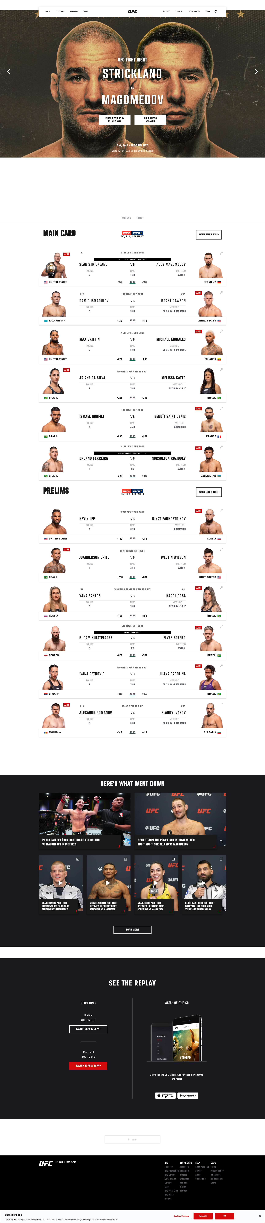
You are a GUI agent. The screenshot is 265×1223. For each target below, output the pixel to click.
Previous (9, 71)
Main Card (126, 218)
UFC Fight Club (171, 1191)
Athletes (74, 11)
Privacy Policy (217, 1171)
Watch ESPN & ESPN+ (209, 234)
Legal (213, 1163)
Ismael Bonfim (91, 416)
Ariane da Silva (92, 378)
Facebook (184, 1167)
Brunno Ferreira (93, 458)
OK (224, 1216)
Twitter (183, 1191)
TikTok (183, 1187)
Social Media (186, 1163)
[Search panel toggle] (216, 11)
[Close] (260, 1216)
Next (255, 71)
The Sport (169, 1167)
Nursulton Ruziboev (169, 458)
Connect (167, 11)
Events (47, 11)
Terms (213, 1167)
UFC (166, 1163)
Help (197, 1163)
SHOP (208, 11)
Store (167, 1187)
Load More (132, 929)
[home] (132, 11)
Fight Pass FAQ (202, 1167)
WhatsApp (184, 1179)
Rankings (60, 11)
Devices (199, 1171)
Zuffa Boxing (194, 11)
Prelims (140, 218)
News (86, 11)
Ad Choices (216, 1175)
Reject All (203, 1216)
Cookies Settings (181, 1216)
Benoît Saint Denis (170, 416)
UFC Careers (170, 1175)
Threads (183, 1175)
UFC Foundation (172, 1171)
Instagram (184, 1171)
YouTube (183, 1183)
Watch (179, 11)
